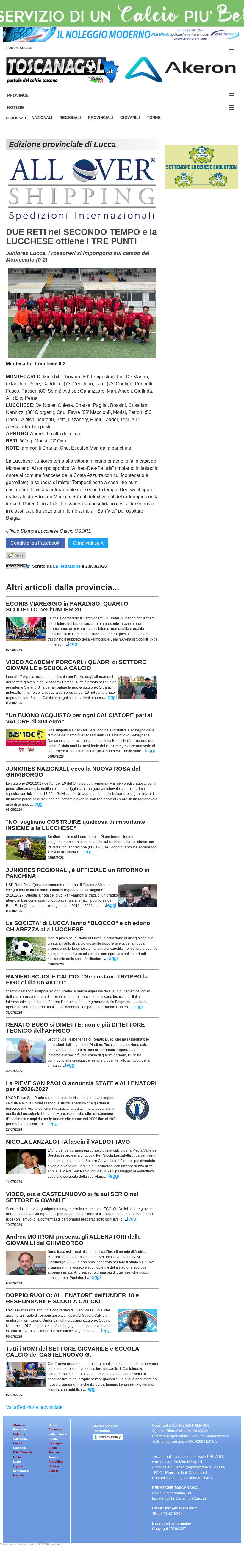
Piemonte (55, 1429)
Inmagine (183, 1523)
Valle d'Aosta (58, 1434)
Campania (20, 1438)
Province (25, 95)
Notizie (22, 107)
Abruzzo (19, 1425)
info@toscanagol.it (181, 1508)
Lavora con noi (105, 1425)
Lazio (17, 1461)
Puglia (53, 1438)
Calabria (19, 1434)
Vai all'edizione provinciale (34, 1407)
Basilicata (20, 1429)
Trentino (54, 1457)
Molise (53, 1425)
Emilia (17, 1443)
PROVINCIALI (100, 118)
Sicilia (53, 1447)
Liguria (18, 1466)
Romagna (20, 1447)
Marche (18, 1475)
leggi (73, 643)
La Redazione (67, 566)
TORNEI (154, 118)
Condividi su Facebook (35, 543)
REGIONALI (70, 118)
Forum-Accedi (26, 48)
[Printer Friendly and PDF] (16, 555)
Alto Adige (56, 1461)
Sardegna (55, 1443)
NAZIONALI (42, 118)
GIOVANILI (130, 118)
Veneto (53, 1470)
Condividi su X (88, 543)
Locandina (101, 1431)
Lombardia (21, 1470)
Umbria (54, 1466)
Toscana (55, 1452)
